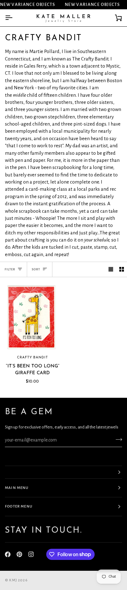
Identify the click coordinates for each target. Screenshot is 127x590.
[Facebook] (7, 554)
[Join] (117, 439)
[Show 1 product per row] (110, 269)
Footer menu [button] (18, 506)
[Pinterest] (19, 554)
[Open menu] (14, 17)
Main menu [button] (17, 488)
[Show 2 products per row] (121, 269)
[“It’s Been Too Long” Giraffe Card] (31, 317)
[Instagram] (31, 554)
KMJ (13, 580)
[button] (63, 472)
